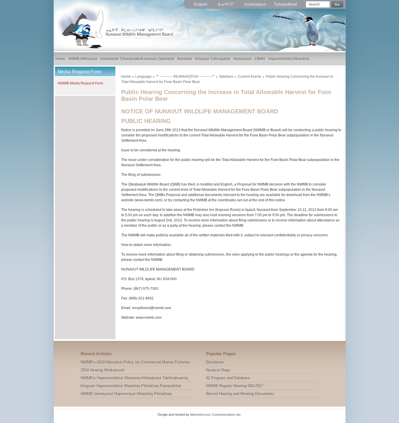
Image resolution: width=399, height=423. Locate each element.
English (201, 4)
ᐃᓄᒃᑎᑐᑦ (226, 4)
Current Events (249, 76)
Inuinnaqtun (255, 4)
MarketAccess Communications (212, 414)
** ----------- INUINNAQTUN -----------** (185, 76)
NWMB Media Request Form (80, 83)
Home (126, 76)
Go (337, 4)
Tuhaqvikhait (285, 4)
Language (143, 76)
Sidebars (226, 76)
